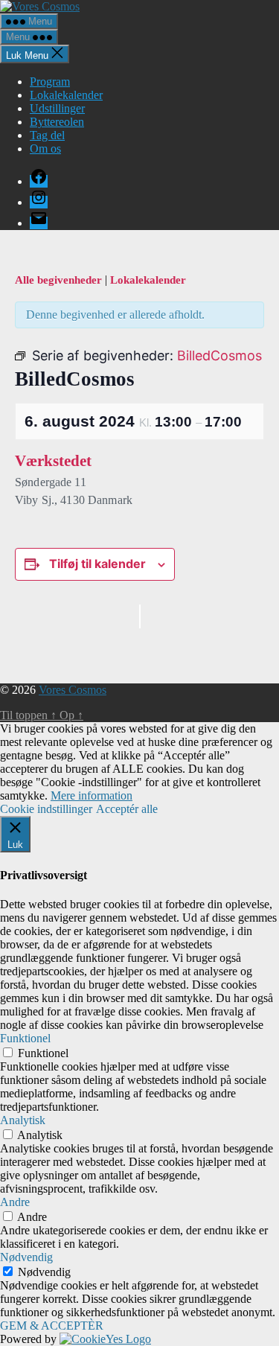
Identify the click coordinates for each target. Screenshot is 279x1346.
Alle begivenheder (60, 280)
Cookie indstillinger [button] (46, 809)
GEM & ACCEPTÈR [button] (51, 1325)
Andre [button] (15, 1202)
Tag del (47, 135)
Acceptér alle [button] (127, 809)
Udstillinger (57, 108)
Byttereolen (57, 121)
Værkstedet (53, 461)
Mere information (91, 795)
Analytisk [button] (22, 1120)
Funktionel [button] (25, 1038)
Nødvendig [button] (26, 1257)
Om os (45, 148)
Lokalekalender (66, 95)
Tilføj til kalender (97, 563)
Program (50, 81)
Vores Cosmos (72, 689)
